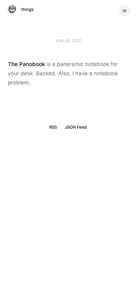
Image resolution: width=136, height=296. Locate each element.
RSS (53, 127)
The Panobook (26, 64)
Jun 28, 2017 (68, 40)
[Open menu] (125, 11)
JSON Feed (76, 127)
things (27, 9)
